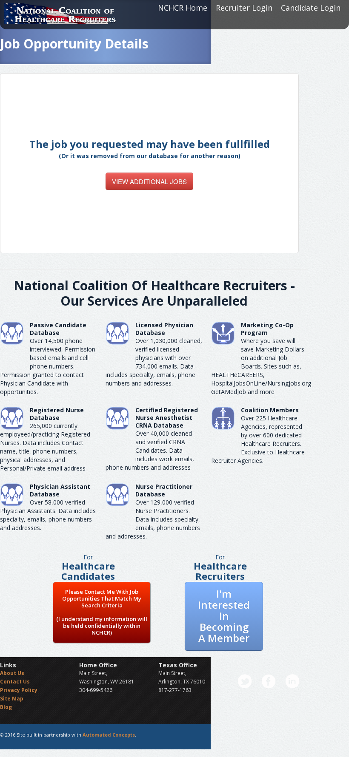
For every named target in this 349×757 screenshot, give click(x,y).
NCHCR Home (182, 8)
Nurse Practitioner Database (163, 490)
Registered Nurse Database (57, 414)
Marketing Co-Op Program (267, 329)
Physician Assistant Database (60, 490)
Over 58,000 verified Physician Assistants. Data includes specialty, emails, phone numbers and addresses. (48, 515)
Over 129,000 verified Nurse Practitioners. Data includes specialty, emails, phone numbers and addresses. (153, 519)
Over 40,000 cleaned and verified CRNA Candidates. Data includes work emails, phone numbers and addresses (150, 450)
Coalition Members (270, 410)
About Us (12, 673)
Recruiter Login (244, 8)
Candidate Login (310, 8)
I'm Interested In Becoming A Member (224, 616)
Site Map (11, 698)
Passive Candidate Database (58, 329)
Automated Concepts (109, 734)
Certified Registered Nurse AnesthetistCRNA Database (166, 417)
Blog (6, 707)
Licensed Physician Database (164, 329)
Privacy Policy (18, 690)
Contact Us (15, 681)
